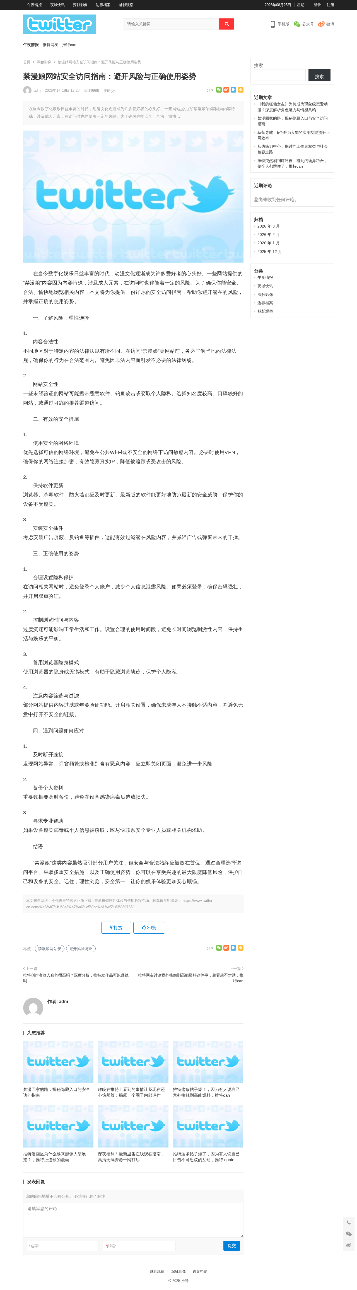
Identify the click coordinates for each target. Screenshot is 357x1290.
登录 (317, 5)
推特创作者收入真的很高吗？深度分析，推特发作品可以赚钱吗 (76, 978)
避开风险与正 (81, 948)
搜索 (258, 65)
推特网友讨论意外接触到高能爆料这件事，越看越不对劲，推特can (190, 978)
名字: (34, 1246)
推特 (185, 1281)
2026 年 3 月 (268, 226)
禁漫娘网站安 (49, 948)
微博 (330, 24)
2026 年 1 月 (268, 243)
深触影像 (80, 5)
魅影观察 (126, 5)
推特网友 (50, 45)
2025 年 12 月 (269, 251)
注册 (330, 5)
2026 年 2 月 (268, 234)
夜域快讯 (57, 5)
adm (37, 90)
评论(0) (109, 90)
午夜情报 (34, 5)
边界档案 (103, 5)
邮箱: (111, 1246)
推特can (69, 45)
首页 (26, 62)
